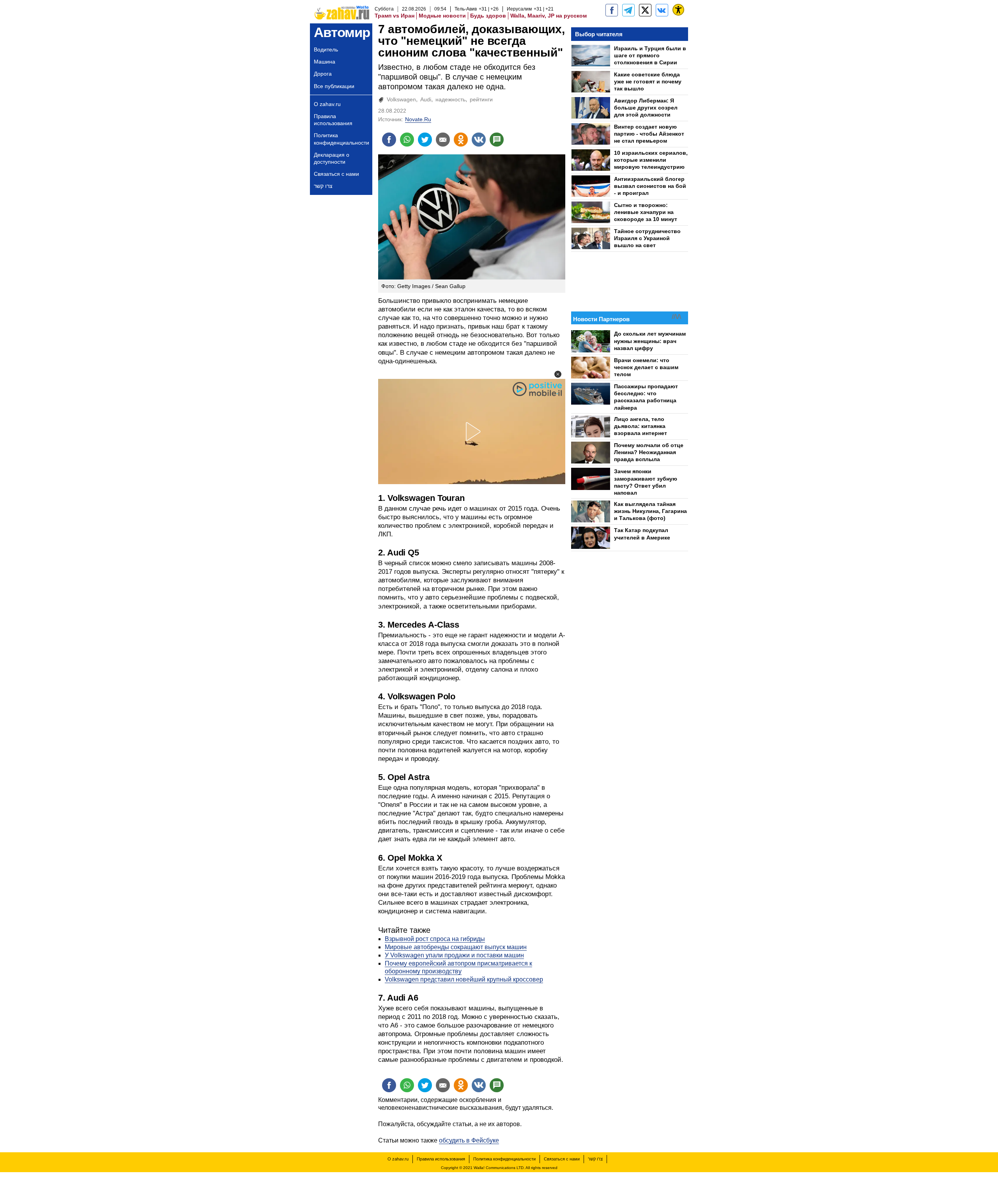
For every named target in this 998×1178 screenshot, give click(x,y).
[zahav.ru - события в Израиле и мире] (628, 10)
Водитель (326, 49)
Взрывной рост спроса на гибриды (435, 939)
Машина (324, 61)
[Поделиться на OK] (461, 140)
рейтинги (481, 99)
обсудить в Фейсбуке (469, 1140)
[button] (557, 374)
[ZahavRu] (645, 10)
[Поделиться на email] (443, 140)
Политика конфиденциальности (341, 138)
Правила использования (333, 119)
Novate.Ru (418, 119)
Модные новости (442, 15)
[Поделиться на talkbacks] (497, 140)
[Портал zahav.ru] (662, 10)
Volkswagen (401, 99)
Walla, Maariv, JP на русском (548, 15)
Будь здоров (488, 15)
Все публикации (334, 86)
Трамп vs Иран (394, 15)
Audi (425, 99)
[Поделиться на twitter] (425, 140)
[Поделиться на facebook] (389, 140)
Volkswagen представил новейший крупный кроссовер (464, 979)
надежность (450, 99)
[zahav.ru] (611, 10)
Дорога (323, 74)
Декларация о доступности (331, 158)
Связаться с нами (336, 174)
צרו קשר (323, 186)
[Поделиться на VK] (479, 140)
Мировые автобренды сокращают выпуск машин (456, 947)
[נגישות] (678, 10)
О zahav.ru (327, 104)
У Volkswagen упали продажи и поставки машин (454, 955)
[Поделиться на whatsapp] (407, 140)
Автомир (342, 32)
